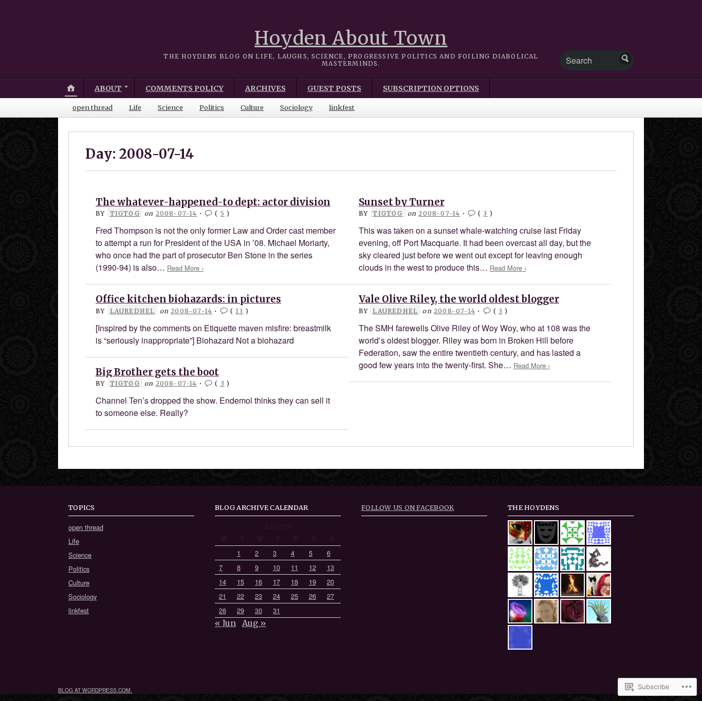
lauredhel (132, 311)
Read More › (185, 268)
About (108, 88)
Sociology (296, 107)
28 (222, 610)
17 (276, 581)
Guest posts (334, 88)
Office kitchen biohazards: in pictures (188, 299)
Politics (211, 107)
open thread (92, 107)
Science (170, 107)
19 (312, 581)
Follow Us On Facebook (407, 507)
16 (258, 581)
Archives (265, 88)
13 (239, 311)
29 (240, 610)
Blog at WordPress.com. (95, 690)
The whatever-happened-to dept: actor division (213, 202)
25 (294, 596)
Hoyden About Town (350, 38)
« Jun (225, 623)
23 (258, 596)
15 (240, 581)
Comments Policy (184, 88)
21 (222, 596)
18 (294, 581)
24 (276, 596)
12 (312, 567)
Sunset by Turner (402, 202)
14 (222, 581)
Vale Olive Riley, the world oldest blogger (459, 299)
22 (240, 596)
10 (276, 567)
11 (294, 567)
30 (258, 610)
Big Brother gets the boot (157, 372)
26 (312, 596)
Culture (252, 107)
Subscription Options (431, 88)
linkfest (342, 107)
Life (135, 107)
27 (330, 596)
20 (330, 581)
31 (276, 610)
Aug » (254, 623)
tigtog (125, 213)
